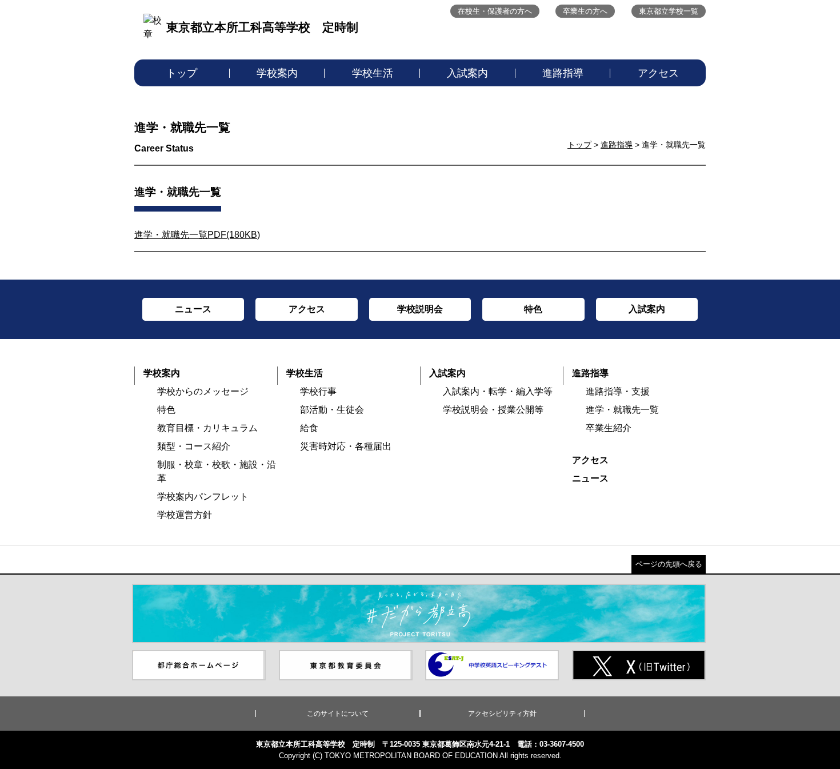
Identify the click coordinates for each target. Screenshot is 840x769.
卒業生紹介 (608, 428)
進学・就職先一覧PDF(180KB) (197, 235)
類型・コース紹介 (193, 446)
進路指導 (562, 73)
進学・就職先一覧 (622, 410)
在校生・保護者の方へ (495, 11)
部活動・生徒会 (332, 410)
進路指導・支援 (618, 391)
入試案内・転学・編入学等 (498, 391)
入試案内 (467, 73)
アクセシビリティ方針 (502, 714)
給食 (309, 428)
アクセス (658, 73)
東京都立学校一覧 (668, 11)
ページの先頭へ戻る (668, 564)
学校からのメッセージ (203, 391)
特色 (166, 410)
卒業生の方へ (585, 11)
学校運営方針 (184, 515)
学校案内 (277, 73)
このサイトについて (338, 714)
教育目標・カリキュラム (207, 428)
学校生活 (372, 73)
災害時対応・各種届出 (345, 446)
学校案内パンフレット (203, 496)
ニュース (590, 478)
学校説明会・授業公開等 (493, 410)
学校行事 (318, 391)
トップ (181, 73)
